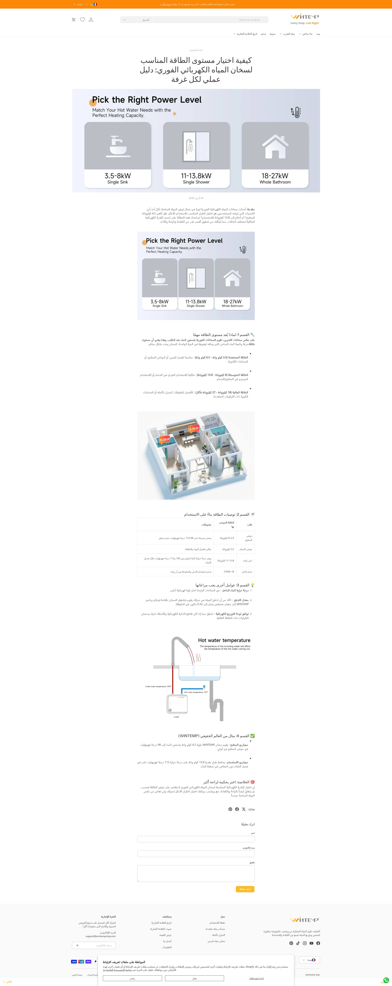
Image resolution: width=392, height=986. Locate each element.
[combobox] (194, 19)
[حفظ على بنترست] (230, 809)
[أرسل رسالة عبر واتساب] (386, 980)
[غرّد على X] (243, 809)
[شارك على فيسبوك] (237, 809)
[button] (73, 19)
